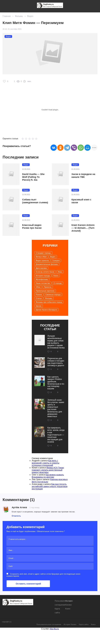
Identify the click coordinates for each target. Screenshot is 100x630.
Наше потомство (43, 283)
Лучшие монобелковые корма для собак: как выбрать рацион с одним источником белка (56, 342)
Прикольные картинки (45, 291)
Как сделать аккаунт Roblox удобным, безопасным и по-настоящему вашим (56, 383)
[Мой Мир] (87, 148)
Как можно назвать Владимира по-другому (48, 476)
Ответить (16, 516)
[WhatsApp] (81, 148)
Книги (56, 276)
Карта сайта (83, 624)
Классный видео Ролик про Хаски (32, 226)
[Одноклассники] (60, 148)
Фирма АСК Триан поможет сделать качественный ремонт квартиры (48, 470)
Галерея (56, 260)
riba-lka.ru (54, 629)
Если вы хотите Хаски (45, 272)
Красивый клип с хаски (81, 201)
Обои (38, 287)
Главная (7, 16)
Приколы (47, 287)
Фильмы (19, 16)
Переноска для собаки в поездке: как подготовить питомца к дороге (55, 362)
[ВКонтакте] (54, 148)
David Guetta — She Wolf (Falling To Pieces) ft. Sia (33, 177)
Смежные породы (53, 294)
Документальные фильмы (47, 264)
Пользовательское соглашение (48, 624)
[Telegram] (67, 148)
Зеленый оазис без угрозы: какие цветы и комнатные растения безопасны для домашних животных (55, 408)
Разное (39, 294)
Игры (60, 272)
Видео (30, 16)
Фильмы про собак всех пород (49, 302)
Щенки (38, 306)
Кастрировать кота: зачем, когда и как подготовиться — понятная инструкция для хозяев (55, 435)
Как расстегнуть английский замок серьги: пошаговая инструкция (49, 486)
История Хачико (70, 624)
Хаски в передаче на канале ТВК (83, 175)
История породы (43, 276)
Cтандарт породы (43, 253)
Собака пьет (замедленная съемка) (35, 201)
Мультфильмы (42, 279)
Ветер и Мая (41, 257)
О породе (58, 283)
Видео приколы (42, 260)
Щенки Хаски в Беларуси (46, 310)
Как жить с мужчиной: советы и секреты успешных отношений (45, 463)
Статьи (39, 298)
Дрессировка (41, 268)
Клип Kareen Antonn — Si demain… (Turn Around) (83, 228)
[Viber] (74, 148)
